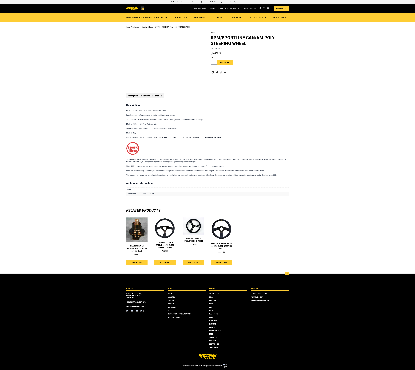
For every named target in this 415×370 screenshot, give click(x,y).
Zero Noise (213, 347)
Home (128, 27)
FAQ (239, 8)
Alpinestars (214, 294)
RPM (213, 32)
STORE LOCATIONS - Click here (203, 8)
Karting (219, 17)
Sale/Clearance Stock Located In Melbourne (146, 17)
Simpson (212, 341)
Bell (211, 297)
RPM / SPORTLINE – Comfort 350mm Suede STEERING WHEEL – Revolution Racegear (187, 137)
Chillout (213, 300)
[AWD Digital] (227, 366)
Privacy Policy (257, 297)
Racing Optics (215, 331)
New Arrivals (181, 17)
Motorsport (200, 17)
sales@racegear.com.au (136, 306)
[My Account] (264, 8)
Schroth (213, 337)
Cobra (211, 304)
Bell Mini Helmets (258, 17)
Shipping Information (260, 300)
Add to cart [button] (137, 263)
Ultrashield (214, 344)
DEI (210, 307)
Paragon (212, 324)
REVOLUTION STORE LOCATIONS (179, 314)
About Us (171, 297)
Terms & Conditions (259, 294)
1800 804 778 (281, 8)
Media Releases (250, 8)
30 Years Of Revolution (226, 8)
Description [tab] (133, 96)
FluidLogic (213, 314)
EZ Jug (212, 310)
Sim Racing (237, 17)
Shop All (171, 304)
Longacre (213, 321)
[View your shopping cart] (268, 8)
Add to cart (225, 62)
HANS (211, 317)
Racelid (212, 327)
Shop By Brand (279, 17)
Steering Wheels (147, 27)
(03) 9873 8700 (141, 302)
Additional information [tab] (151, 96)
